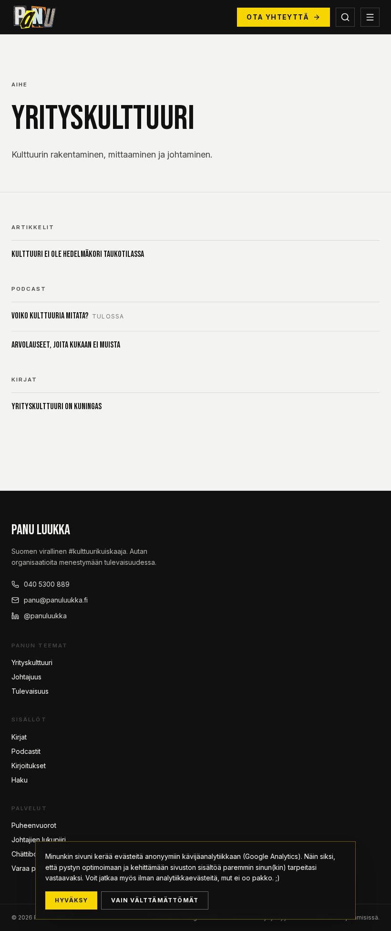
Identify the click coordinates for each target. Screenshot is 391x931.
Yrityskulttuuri (31, 662)
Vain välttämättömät (154, 900)
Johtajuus (26, 677)
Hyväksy (71, 900)
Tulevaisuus (30, 691)
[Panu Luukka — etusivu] (33, 17)
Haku (19, 780)
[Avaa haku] (345, 17)
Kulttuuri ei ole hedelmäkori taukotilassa (77, 254)
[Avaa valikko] (370, 17)
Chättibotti (27, 854)
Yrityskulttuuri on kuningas (56, 407)
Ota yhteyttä (278, 17)
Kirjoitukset (28, 766)
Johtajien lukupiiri (38, 840)
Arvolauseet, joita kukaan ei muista (65, 345)
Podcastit (26, 751)
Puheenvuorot (33, 825)
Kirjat (19, 737)
